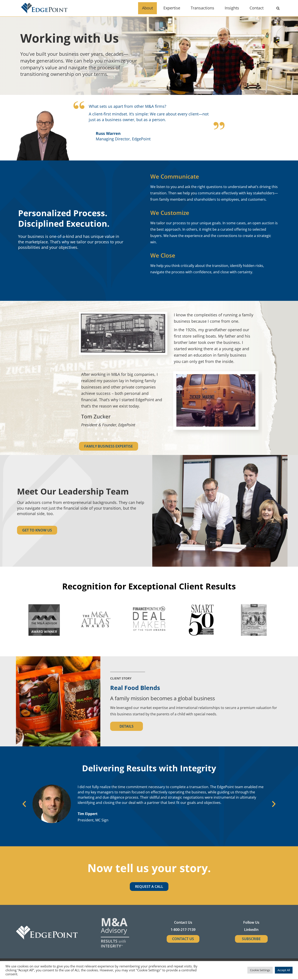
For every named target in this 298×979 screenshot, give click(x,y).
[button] (24, 804)
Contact (257, 7)
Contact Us (183, 938)
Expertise (171, 7)
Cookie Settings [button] (260, 970)
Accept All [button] (283, 970)
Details (127, 726)
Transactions (202, 7)
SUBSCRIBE (251, 938)
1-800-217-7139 (183, 929)
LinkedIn (251, 929)
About (147, 7)
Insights (232, 7)
